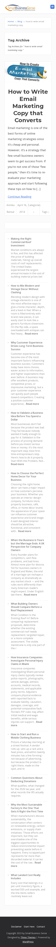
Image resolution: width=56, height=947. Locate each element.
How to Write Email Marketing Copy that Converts (28, 106)
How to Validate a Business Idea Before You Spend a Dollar (27, 416)
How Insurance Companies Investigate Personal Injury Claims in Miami (27, 661)
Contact (41, 926)
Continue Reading (19, 196)
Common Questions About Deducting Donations (26, 779)
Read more (31, 333)
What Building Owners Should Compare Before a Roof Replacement (26, 607)
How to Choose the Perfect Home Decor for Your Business (27, 476)
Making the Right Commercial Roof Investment (21, 242)
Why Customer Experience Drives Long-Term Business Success (27, 346)
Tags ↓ (45, 212)
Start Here (29, 926)
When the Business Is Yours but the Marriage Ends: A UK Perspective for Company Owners (27, 545)
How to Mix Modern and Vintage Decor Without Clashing (25, 289)
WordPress (28, 941)
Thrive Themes (28, 937)
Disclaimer (16, 926)
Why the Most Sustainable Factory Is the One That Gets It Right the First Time (27, 808)
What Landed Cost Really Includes (25, 876)
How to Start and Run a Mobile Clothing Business (26, 736)
